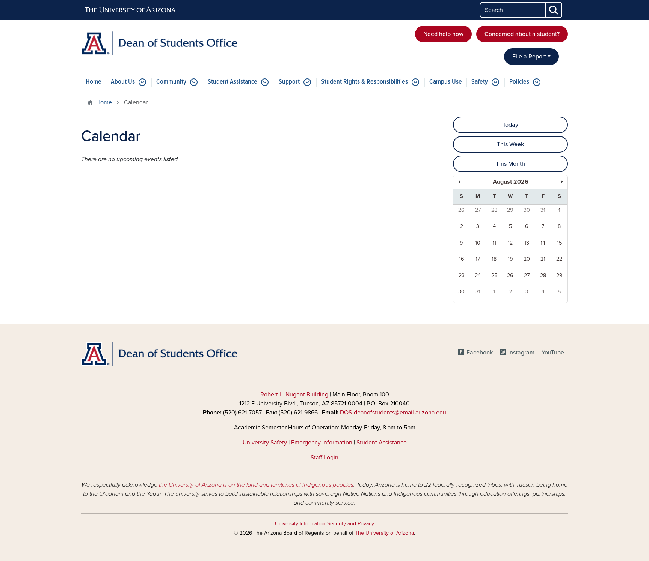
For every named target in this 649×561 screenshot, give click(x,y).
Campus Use (445, 82)
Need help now (443, 34)
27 (478, 210)
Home (93, 82)
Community (171, 82)
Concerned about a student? (522, 34)
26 (461, 210)
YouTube (553, 352)
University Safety (265, 442)
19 (510, 259)
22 (559, 259)
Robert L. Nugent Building (294, 394)
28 (494, 210)
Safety (479, 82)
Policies (519, 82)
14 (542, 243)
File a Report (529, 56)
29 (510, 210)
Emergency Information (321, 442)
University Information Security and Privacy (324, 523)
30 (527, 210)
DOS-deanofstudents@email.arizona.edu (393, 412)
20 (527, 259)
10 (477, 243)
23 (462, 275)
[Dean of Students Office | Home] (159, 44)
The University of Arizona (384, 533)
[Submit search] (554, 10)
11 (494, 243)
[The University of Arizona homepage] (131, 10)
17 (477, 259)
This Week (510, 144)
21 (542, 259)
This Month (510, 164)
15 (559, 243)
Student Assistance (232, 82)
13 (526, 243)
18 (494, 259)
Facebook (479, 352)
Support (289, 82)
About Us (123, 82)
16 (461, 259)
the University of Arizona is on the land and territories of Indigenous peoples (256, 485)
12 (510, 243)
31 (542, 210)
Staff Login (324, 457)
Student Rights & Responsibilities (364, 82)
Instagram (521, 352)
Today (510, 125)
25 (494, 275)
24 (478, 275)
